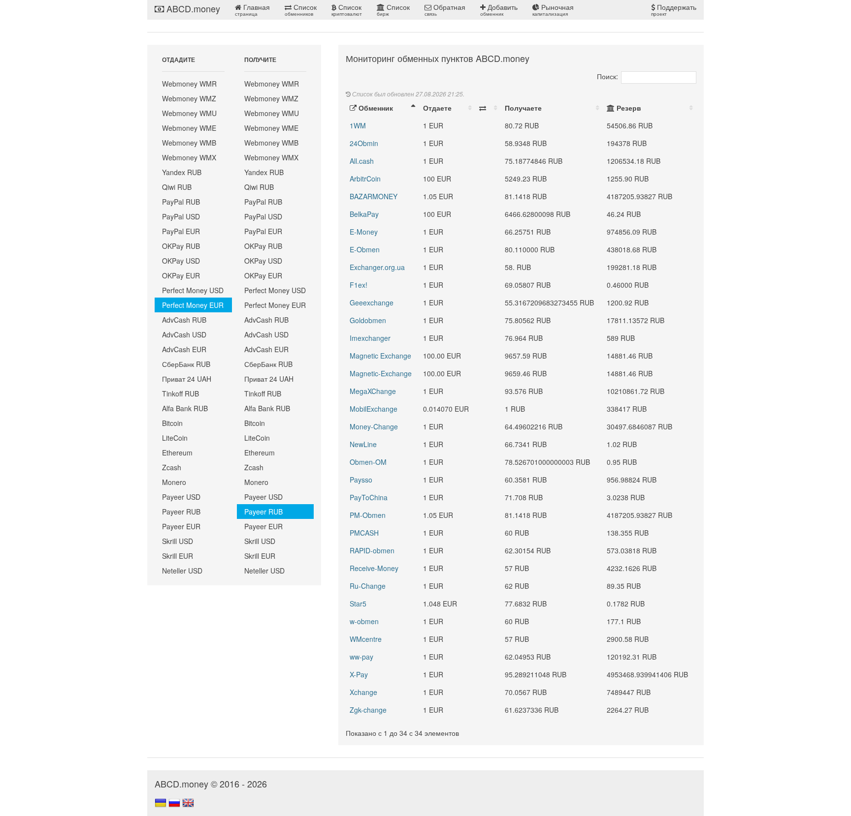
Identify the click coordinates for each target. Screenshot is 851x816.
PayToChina (369, 497)
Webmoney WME (189, 128)
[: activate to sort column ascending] (488, 108)
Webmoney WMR (189, 84)
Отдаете (437, 108)
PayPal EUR (181, 231)
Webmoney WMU (189, 113)
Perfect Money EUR (193, 305)
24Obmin (364, 143)
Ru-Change (368, 586)
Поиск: (607, 76)
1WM (358, 125)
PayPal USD (181, 216)
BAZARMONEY (373, 196)
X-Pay (359, 674)
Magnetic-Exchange (381, 373)
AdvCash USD (184, 334)
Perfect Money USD (193, 290)
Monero (174, 482)
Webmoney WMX (189, 157)
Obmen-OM (368, 462)
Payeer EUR (181, 526)
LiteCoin (175, 438)
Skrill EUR (177, 556)
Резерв (628, 108)
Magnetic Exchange (380, 356)
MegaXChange (373, 391)
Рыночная (553, 9)
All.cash (362, 161)
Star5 (358, 603)
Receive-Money (374, 568)
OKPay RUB (181, 246)
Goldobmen (368, 320)
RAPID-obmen (372, 550)
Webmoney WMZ (189, 98)
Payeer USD (181, 497)
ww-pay (361, 657)
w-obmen (364, 621)
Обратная (445, 9)
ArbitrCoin (365, 178)
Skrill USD (177, 541)
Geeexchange (371, 302)
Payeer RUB (181, 511)
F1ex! (358, 285)
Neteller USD (182, 570)
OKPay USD (181, 261)
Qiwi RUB (177, 187)
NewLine (363, 444)
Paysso (361, 479)
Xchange (363, 692)
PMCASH (364, 533)
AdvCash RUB (184, 320)
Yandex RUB (181, 172)
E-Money (364, 232)
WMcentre (366, 639)
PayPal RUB (181, 202)
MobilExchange (373, 409)
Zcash (171, 467)
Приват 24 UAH (186, 379)
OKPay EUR (181, 275)
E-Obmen (365, 249)
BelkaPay (364, 214)
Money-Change (374, 426)
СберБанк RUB (186, 364)
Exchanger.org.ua (377, 267)
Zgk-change (368, 710)
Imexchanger (370, 338)
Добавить (499, 9)
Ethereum (177, 452)
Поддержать (673, 9)
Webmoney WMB (189, 143)
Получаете (523, 108)
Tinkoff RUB (180, 393)
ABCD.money (192, 8)
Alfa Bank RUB (185, 408)
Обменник (375, 108)
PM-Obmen (368, 515)
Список (301, 9)
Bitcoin (172, 423)
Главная (252, 9)
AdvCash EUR (184, 349)
